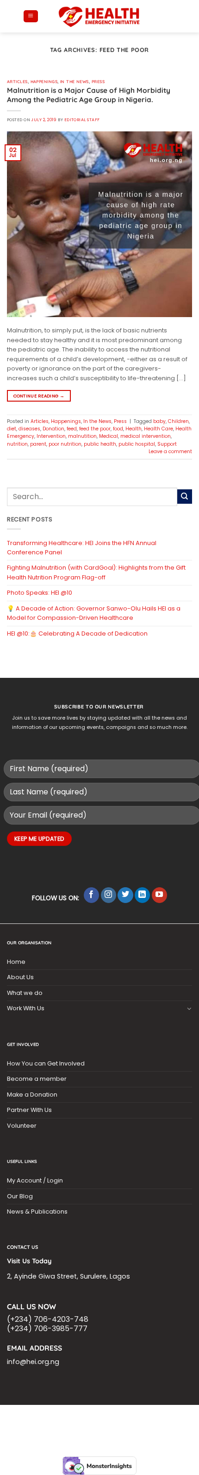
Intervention (51, 436)
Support (167, 444)
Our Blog (20, 1196)
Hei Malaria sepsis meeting (135, 1417)
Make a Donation (32, 1094)
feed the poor (95, 428)
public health (100, 444)
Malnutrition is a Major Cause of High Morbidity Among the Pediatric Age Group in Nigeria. (88, 95)
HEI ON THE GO (155, 1428)
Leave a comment (170, 451)
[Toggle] (189, 1008)
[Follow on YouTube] (160, 895)
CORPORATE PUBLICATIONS (100, 1428)
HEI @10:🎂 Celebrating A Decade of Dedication (77, 633)
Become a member (37, 1079)
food (118, 428)
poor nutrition (65, 444)
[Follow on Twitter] (125, 895)
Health (133, 428)
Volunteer (22, 1126)
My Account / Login (35, 1180)
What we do (25, 993)
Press (98, 81)
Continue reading (39, 396)
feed (72, 428)
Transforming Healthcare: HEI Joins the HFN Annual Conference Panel (81, 547)
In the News (74, 81)
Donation (53, 428)
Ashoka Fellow (164, 1422)
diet (11, 428)
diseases (29, 428)
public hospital (136, 444)
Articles (17, 81)
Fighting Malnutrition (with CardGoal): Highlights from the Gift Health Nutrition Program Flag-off (96, 572)
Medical (108, 436)
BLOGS (33, 1417)
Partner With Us (29, 1110)
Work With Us (25, 1008)
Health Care (158, 428)
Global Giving (120, 1433)
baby (159, 421)
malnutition (82, 436)
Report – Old (78, 1433)
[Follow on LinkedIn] (142, 895)
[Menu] (30, 16)
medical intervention (145, 436)
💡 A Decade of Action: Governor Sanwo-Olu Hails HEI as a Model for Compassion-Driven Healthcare (93, 613)
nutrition (17, 444)
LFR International (38, 1422)
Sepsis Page (84, 1422)
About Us (20, 977)
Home (16, 962)
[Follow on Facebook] (92, 895)
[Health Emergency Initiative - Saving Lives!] (99, 16)
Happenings (44, 81)
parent (38, 444)
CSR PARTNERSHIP (70, 1417)
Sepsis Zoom (121, 1422)
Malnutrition (44, 1428)
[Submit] (184, 496)
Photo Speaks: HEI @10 (39, 593)
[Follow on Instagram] (109, 895)
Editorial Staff (82, 120)
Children (178, 421)
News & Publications (37, 1211)
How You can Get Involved (46, 1063)
